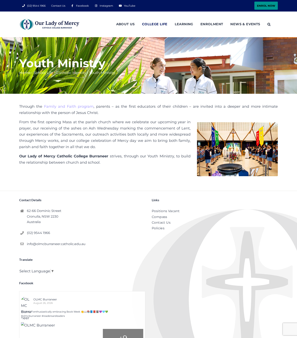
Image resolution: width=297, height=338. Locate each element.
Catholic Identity (71, 73)
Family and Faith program (69, 106)
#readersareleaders (53, 315)
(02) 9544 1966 (38, 233)
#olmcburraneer (31, 315)
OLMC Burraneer (45, 299)
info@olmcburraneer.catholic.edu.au (56, 244)
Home (25, 73)
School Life (43, 73)
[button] (269, 24)
